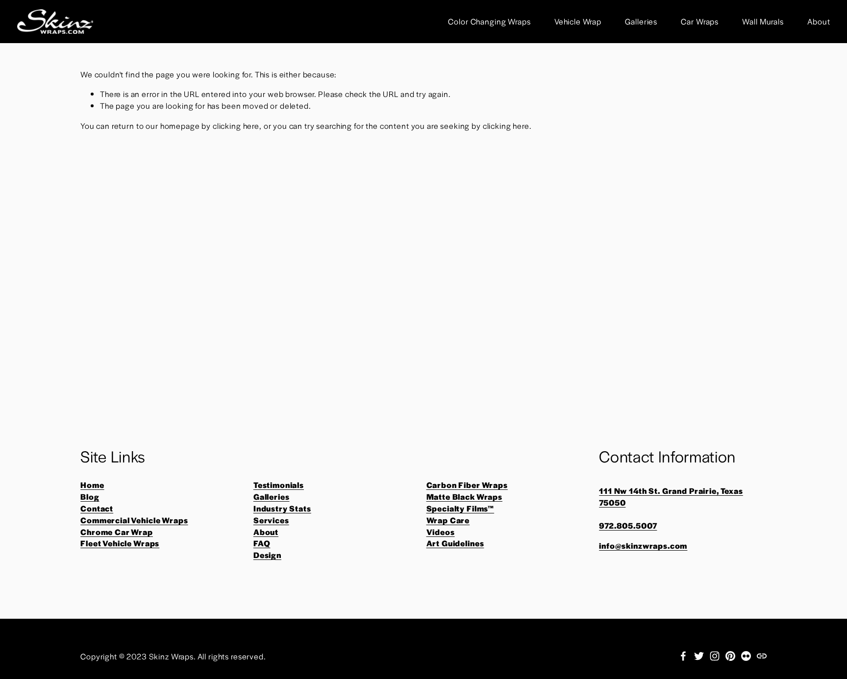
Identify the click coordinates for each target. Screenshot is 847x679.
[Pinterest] (730, 656)
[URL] (762, 656)
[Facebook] (683, 656)
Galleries (641, 21)
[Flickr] (746, 656)
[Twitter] (699, 656)
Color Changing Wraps (489, 21)
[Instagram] (715, 656)
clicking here (236, 125)
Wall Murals (762, 21)
